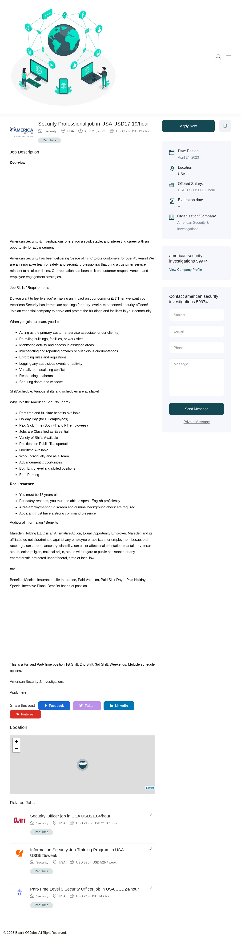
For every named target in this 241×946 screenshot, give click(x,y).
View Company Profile (185, 269)
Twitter (89, 705)
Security (50, 131)
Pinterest (27, 714)
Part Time (49, 140)
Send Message (196, 409)
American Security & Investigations (37, 681)
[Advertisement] (82, 203)
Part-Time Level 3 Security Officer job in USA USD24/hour (84, 889)
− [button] (16, 749)
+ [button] (16, 742)
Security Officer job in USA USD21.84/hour (70, 816)
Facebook (56, 705)
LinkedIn (121, 705)
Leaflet (150, 787)
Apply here (18, 692)
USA (70, 131)
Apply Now (188, 126)
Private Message (197, 422)
